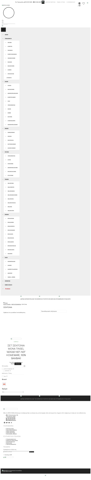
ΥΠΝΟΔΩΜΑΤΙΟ (8, 38)
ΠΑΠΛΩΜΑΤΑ (10, 50)
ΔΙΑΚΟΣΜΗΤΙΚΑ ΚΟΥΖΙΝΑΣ (13, 167)
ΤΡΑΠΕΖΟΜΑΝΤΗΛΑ (11, 155)
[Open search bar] (2, 21)
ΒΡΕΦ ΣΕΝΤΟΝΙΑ (11, 218)
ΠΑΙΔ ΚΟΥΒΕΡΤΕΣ (11, 187)
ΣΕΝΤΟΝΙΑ (10, 42)
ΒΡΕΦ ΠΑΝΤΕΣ (10, 234)
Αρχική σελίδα (6, 304)
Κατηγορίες (5, 366)
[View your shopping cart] (2, 293)
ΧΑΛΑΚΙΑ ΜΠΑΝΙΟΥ (11, 132)
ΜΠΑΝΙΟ (6, 128)
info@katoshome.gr (11, 420)
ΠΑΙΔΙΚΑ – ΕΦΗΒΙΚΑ (11, 277)
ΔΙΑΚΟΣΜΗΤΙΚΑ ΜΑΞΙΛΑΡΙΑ (13, 93)
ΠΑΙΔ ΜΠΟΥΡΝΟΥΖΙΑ (12, 202)
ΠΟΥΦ (9, 101)
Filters (6, 303)
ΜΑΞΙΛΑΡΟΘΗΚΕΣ (11, 65)
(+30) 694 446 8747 (11, 419)
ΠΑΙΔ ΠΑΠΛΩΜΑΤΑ (11, 191)
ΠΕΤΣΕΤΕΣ (10, 136)
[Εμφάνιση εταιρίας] (16, 339)
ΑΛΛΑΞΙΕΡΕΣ (10, 253)
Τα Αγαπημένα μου (10, 441)
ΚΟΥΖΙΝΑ (7, 151)
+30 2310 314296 (28, 2)
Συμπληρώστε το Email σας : (10, 449)
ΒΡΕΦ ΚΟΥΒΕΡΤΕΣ (11, 226)
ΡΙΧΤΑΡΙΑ (9, 85)
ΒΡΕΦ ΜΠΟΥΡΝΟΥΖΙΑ (12, 245)
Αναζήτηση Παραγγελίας (50, 2)
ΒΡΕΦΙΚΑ (7, 214)
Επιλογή (18, 363)
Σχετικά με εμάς (10, 428)
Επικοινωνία (9, 442)
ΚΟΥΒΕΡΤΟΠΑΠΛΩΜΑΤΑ (12, 54)
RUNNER (9, 112)
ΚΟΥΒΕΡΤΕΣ (10, 46)
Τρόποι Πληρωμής (10, 431)
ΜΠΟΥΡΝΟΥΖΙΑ (11, 140)
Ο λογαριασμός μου (70, 2)
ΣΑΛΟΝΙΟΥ (10, 265)
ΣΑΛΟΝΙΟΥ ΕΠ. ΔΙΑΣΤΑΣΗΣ (12, 269)
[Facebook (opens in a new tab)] (79, 3)
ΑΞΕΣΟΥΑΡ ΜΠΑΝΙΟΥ (11, 148)
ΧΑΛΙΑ (6, 257)
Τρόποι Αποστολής (10, 432)
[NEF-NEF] (4, 384)
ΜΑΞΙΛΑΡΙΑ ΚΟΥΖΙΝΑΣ (12, 171)
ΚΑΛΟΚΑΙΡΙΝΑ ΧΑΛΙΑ (11, 261)
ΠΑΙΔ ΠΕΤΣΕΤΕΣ (11, 198)
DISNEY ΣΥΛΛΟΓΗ (8, 284)
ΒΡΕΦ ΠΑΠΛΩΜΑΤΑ (11, 230)
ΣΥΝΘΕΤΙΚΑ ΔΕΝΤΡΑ (11, 120)
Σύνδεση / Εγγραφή (61, 2)
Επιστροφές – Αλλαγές (11, 433)
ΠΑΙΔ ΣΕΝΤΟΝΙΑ (11, 183)
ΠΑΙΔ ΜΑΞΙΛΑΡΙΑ (11, 210)
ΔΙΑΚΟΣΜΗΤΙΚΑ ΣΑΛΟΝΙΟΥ (13, 124)
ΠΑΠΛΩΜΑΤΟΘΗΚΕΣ (11, 58)
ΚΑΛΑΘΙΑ (9, 108)
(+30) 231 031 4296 (11, 417)
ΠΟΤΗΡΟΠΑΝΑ (10, 163)
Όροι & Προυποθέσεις (11, 429)
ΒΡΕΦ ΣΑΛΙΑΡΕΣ (11, 241)
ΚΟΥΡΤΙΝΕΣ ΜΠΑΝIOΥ (12, 144)
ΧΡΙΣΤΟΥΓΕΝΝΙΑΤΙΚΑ (16, 304)
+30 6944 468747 (38, 2)
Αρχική (6, 34)
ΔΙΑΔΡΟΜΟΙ (10, 273)
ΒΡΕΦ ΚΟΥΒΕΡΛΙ (11, 222)
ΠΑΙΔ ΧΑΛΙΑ (10, 206)
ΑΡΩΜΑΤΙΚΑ (7, 280)
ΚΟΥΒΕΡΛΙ (9, 69)
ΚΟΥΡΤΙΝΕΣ (10, 116)
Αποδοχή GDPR (8, 454)
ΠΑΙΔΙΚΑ (7, 179)
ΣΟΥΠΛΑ (9, 159)
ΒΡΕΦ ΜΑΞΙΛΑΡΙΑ (11, 249)
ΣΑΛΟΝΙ (6, 81)
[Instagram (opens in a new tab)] (79, 5)
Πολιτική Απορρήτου (11, 444)
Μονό (5, 376)
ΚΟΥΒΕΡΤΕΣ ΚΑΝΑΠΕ (11, 97)
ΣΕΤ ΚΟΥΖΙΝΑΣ (10, 175)
